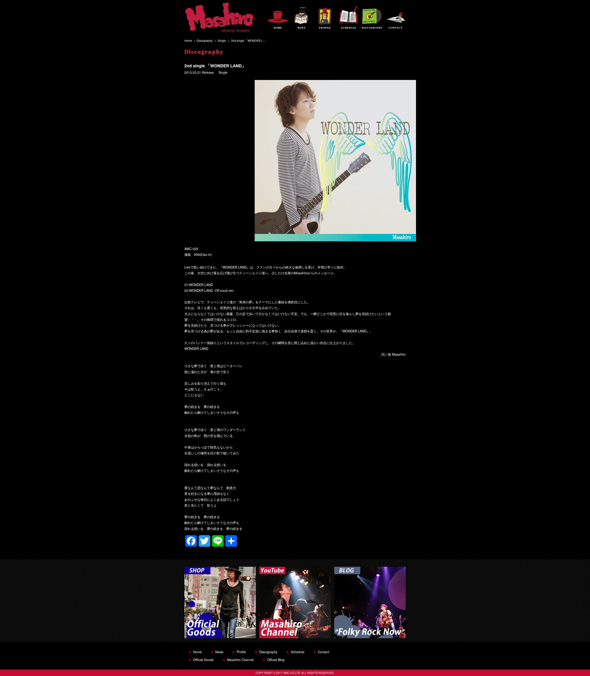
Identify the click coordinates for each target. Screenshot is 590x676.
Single (222, 40)
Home (188, 40)
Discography (204, 40)
